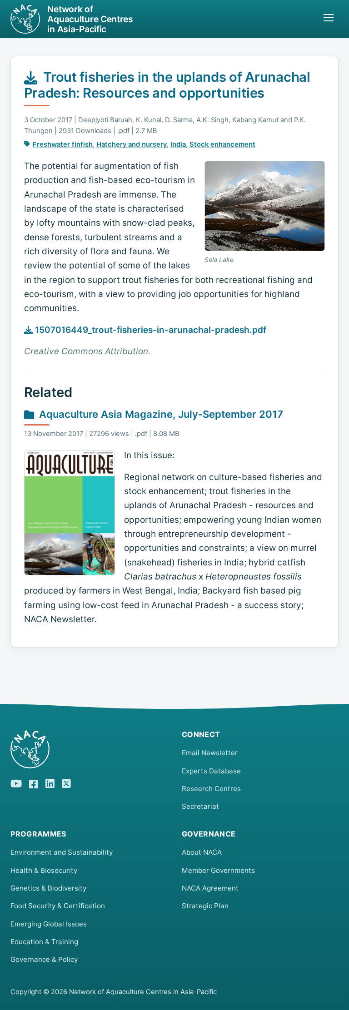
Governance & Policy (44, 959)
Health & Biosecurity (43, 870)
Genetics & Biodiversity (48, 888)
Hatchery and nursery (131, 144)
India (178, 144)
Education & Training (44, 941)
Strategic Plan (205, 905)
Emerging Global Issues (48, 924)
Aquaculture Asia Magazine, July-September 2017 (161, 414)
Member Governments (218, 870)
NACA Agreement (210, 888)
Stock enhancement (222, 144)
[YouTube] (16, 782)
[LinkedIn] (50, 782)
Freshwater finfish (63, 144)
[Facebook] (33, 782)
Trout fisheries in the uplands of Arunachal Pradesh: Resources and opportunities (167, 85)
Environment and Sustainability (61, 852)
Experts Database (211, 771)
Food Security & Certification (57, 905)
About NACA (202, 852)
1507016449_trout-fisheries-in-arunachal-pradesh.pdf (149, 330)
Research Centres (211, 788)
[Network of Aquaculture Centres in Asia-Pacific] (88, 749)
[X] (66, 782)
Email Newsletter (210, 752)
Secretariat (200, 806)
